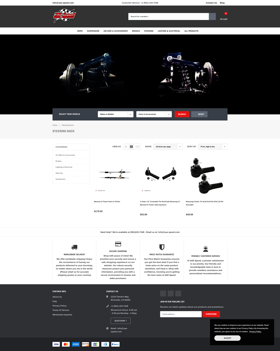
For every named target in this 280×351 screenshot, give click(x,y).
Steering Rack (68, 125)
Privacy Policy (59, 306)
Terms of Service (60, 310)
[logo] (64, 16)
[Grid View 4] (137, 146)
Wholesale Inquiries (62, 314)
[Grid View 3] (131, 146)
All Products (191, 31)
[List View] (126, 146)
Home (80, 31)
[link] (115, 176)
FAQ (54, 301)
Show (148, 146)
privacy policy (255, 332)
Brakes (136, 31)
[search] (212, 16)
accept (227, 338)
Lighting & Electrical (169, 31)
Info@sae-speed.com (63, 3)
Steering (148, 31)
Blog (222, 3)
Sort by (191, 146)
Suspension (93, 31)
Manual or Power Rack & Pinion (107, 202)
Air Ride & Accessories (116, 31)
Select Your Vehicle (69, 114)
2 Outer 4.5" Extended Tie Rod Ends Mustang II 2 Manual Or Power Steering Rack (160, 203)
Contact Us (211, 3)
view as (116, 146)
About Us (57, 297)
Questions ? (120, 320)
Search (182, 114)
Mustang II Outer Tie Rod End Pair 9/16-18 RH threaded (204, 203)
